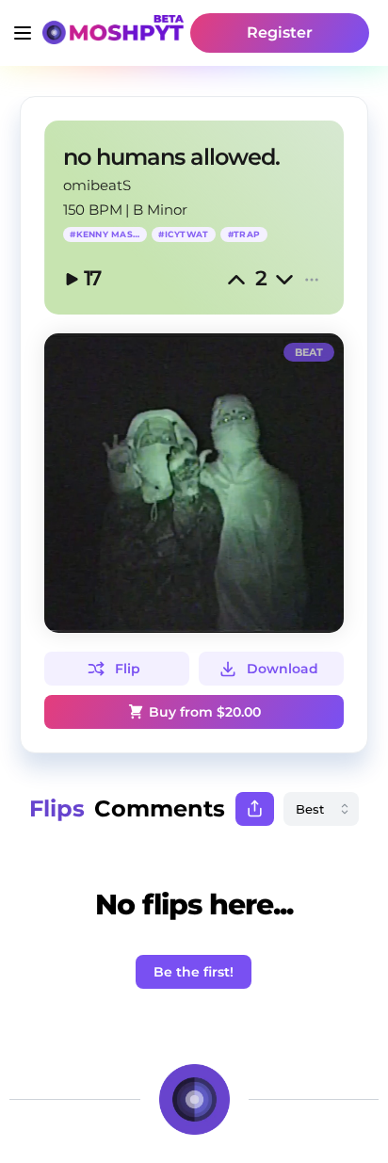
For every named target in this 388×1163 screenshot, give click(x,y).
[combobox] (321, 809)
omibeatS (97, 185)
